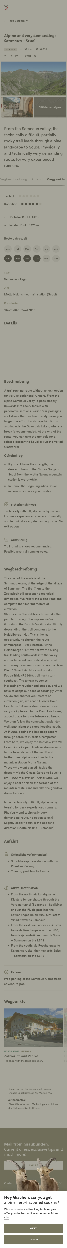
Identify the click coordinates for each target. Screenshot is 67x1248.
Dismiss (33, 1239)
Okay (33, 1228)
